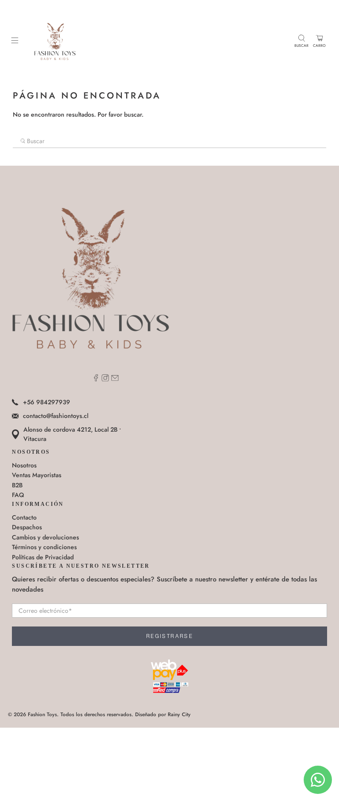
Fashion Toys (42, 714)
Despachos (27, 527)
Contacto (24, 517)
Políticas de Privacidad (43, 557)
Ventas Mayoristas (36, 475)
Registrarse (169, 636)
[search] (169, 141)
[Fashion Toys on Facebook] (96, 379)
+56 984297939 (46, 402)
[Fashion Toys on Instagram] (105, 379)
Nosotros (24, 465)
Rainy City (179, 714)
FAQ (18, 494)
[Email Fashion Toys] (115, 379)
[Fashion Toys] (156, 41)
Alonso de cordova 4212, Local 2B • (72, 434)
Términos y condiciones (44, 547)
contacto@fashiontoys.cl (55, 415)
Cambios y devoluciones (45, 537)
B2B (17, 485)
